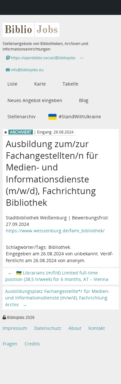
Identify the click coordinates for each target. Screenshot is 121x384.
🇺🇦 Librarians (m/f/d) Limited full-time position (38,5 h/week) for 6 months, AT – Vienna (56, 276)
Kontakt (96, 328)
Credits (32, 344)
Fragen (10, 344)
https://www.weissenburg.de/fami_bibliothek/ (55, 230)
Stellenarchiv (21, 116)
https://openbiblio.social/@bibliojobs (43, 58)
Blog (83, 100)
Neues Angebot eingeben (34, 100)
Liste (12, 84)
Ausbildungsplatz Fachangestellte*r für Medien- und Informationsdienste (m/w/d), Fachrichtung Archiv (57, 298)
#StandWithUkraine (80, 116)
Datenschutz (47, 328)
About (74, 328)
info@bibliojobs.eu (27, 70)
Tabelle (70, 84)
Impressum (15, 328)
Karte (40, 84)
